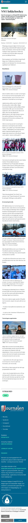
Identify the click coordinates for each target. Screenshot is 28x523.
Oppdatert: (16, 43)
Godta (20, 520)
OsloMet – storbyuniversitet (9, 462)
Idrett (5, 395)
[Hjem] (5, 1)
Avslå (7, 520)
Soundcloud (6, 426)
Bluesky (5, 417)
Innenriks (5, 8)
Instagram (6, 423)
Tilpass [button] (5, 516)
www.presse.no (6, 490)
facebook (5, 420)
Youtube (5, 429)
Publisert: (3, 43)
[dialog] (14, 515)
